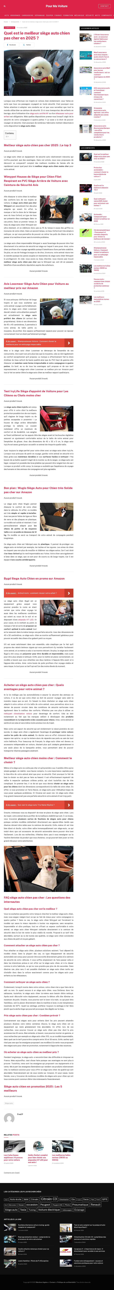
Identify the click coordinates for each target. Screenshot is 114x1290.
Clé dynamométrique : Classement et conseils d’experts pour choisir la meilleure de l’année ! (102, 234)
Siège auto (9, 1103)
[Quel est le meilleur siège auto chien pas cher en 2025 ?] (86, 157)
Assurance (15, 15)
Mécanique (79, 15)
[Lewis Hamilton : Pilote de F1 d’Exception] (10, 1264)
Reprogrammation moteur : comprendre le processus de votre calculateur (34, 1238)
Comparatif (106, 15)
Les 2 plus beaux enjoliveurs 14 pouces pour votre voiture (13, 1157)
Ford (98, 1199)
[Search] (4, 6)
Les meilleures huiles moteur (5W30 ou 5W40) (61, 1157)
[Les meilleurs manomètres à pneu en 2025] (86, 300)
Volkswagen (67, 1210)
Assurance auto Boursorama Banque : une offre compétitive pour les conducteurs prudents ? (102, 131)
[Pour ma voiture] (57, 6)
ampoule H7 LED (25, 620)
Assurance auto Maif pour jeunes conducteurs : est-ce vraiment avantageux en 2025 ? (102, 73)
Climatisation (64, 1199)
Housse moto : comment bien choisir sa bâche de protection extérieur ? (102, 283)
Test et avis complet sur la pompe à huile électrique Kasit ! (89, 1226)
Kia (6, 1205)
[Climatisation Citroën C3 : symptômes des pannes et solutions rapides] (66, 1240)
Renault (95, 1204)
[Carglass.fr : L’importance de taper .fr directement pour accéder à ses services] (66, 1252)
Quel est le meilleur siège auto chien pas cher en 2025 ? (102, 156)
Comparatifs (9, 27)
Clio (73, 1199)
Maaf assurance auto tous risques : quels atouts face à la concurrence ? (101, 56)
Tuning (32, 1210)
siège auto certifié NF (39, 113)
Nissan (21, 1205)
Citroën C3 (49, 1199)
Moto (97, 15)
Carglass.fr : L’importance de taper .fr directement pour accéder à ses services (89, 1250)
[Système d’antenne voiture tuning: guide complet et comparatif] (10, 1228)
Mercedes (12, 1205)
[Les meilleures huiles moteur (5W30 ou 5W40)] (62, 1146)
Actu (7, 15)
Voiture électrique (49, 1209)
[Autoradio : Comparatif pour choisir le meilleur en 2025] (86, 217)
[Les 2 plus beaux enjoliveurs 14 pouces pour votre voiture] (14, 1146)
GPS (104, 1199)
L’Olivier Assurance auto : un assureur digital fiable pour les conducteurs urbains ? (101, 39)
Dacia (86, 1199)
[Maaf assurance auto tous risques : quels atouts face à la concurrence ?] (86, 55)
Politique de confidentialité (66, 1282)
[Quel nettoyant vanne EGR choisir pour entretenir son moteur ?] (86, 202)
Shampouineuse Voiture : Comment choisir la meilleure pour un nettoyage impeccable (101, 252)
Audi (6, 1199)
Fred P (20, 1114)
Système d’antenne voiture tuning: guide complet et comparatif (33, 1226)
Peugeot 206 (57, 1205)
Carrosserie (27, 15)
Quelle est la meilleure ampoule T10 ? (101, 188)
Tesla (23, 1209)
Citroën (34, 1199)
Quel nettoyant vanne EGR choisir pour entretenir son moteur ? (101, 202)
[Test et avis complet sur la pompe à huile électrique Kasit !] (66, 1228)
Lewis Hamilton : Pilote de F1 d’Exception (33, 1261)
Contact (104, 6)
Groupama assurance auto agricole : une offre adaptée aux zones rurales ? (101, 112)
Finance (58, 15)
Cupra (79, 1199)
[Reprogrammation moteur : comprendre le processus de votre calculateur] (10, 1240)
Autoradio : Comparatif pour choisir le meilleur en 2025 (102, 218)
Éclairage (79, 1210)
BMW (26, 1199)
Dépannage (40, 15)
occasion (32, 1204)
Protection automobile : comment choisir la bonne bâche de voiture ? (101, 172)
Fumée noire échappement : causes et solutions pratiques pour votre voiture (88, 1262)
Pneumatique (80, 1204)
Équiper (49, 15)
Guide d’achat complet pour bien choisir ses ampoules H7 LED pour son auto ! (38, 1158)
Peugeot (45, 1204)
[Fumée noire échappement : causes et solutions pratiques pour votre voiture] (66, 1264)
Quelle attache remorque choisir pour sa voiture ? (33, 1250)
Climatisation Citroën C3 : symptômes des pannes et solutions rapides (90, 1238)
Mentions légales (42, 1282)
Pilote (67, 1205)
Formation (68, 15)
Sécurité (90, 15)
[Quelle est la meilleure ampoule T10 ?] (86, 188)
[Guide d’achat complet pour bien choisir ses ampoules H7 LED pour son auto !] (38, 1146)
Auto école (15, 1199)
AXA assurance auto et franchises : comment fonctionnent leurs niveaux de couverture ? (102, 93)
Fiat (92, 1199)
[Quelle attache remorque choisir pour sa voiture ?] (10, 1252)
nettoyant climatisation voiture (18, 714)
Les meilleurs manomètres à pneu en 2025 (101, 299)
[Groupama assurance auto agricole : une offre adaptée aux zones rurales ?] (86, 111)
